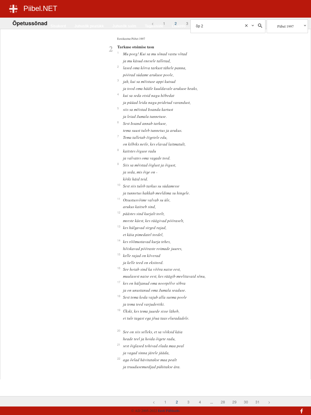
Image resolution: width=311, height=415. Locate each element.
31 (257, 401)
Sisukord (58, 26)
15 (118, 254)
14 (118, 240)
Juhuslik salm (124, 26)
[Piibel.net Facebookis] (280, 408)
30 (246, 401)
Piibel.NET (40, 8)
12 (118, 212)
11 (118, 199)
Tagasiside (154, 26)
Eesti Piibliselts (169, 410)
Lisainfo (179, 26)
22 (118, 358)
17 (118, 282)
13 (118, 226)
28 (223, 401)
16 (118, 268)
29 (234, 401)
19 (118, 310)
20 (118, 330)
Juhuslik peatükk (89, 26)
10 (118, 185)
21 (118, 344)
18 (118, 296)
